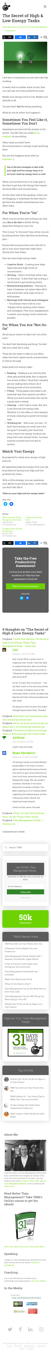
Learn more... (9, 1186)
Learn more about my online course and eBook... (24, 1246)
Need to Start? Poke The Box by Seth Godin (27, 1115)
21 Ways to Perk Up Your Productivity (12, 530)
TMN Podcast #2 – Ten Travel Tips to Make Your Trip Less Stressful (27, 1098)
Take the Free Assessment (25, 586)
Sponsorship (29, 1346)
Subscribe (25, 892)
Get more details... (39, 1281)
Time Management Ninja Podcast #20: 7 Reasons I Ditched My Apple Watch (23, 957)
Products (18, 1346)
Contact (30, 1349)
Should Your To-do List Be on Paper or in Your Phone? (23, 1005)
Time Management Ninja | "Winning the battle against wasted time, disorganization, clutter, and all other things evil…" (20, 6)
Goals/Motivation (10, 27)
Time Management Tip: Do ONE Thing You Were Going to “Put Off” (24, 997)
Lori (15, 649)
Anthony (18, 737)
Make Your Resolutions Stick (18, 979)
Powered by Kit (25, 897)
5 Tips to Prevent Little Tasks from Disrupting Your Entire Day (21, 965)
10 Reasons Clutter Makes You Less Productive (21, 950)
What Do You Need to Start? (18, 984)
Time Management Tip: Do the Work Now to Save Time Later (25, 990)
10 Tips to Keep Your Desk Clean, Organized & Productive (25, 1106)
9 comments (10, 30)
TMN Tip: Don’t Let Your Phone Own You (23, 943)
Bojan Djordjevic (23, 753)
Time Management (39, 27)
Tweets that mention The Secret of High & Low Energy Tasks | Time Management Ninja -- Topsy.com (25, 643)
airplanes (7, 159)
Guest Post (41, 1346)
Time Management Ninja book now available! (21, 973)
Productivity (24, 27)
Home (9, 1346)
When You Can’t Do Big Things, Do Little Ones (11, 518)
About (22, 1349)
